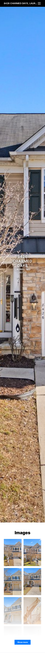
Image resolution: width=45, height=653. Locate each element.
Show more (22, 642)
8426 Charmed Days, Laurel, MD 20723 (20, 3)
